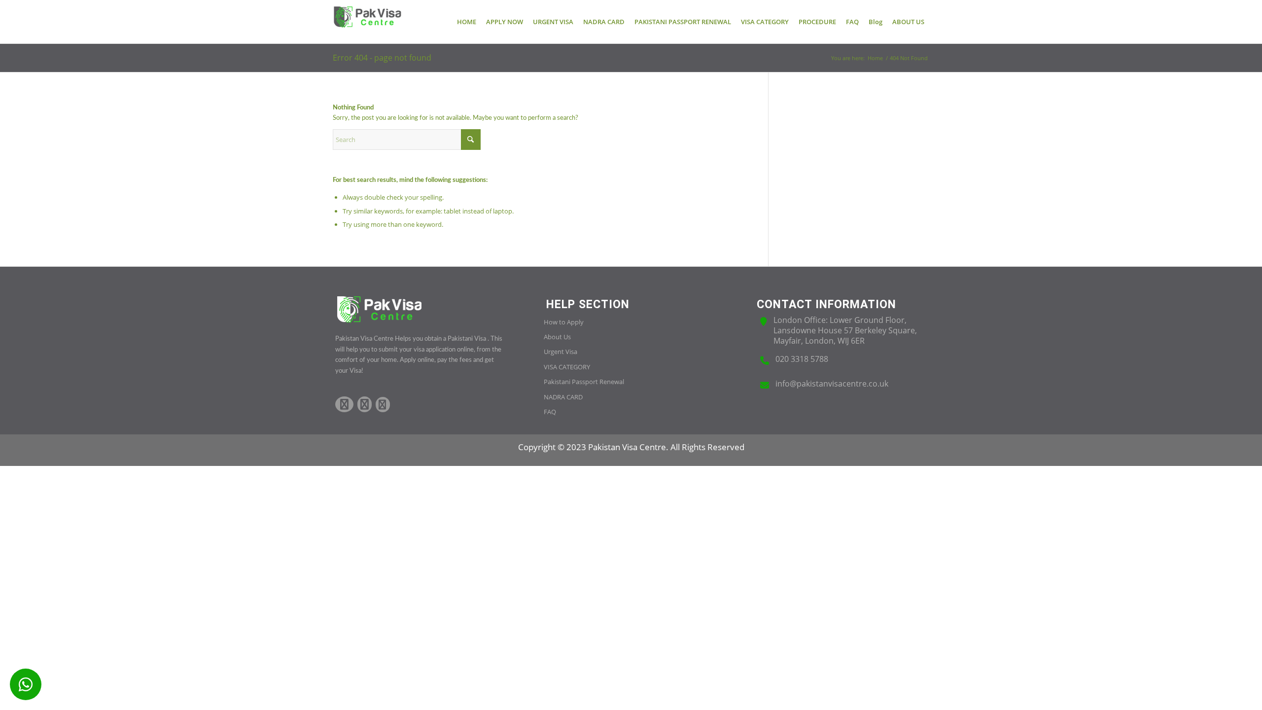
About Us (557, 336)
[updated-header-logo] (367, 21)
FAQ (550, 411)
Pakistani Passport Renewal (584, 381)
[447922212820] (25, 684)
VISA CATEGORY (567, 366)
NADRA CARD (563, 396)
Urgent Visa (560, 351)
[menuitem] (466, 21)
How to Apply (564, 322)
